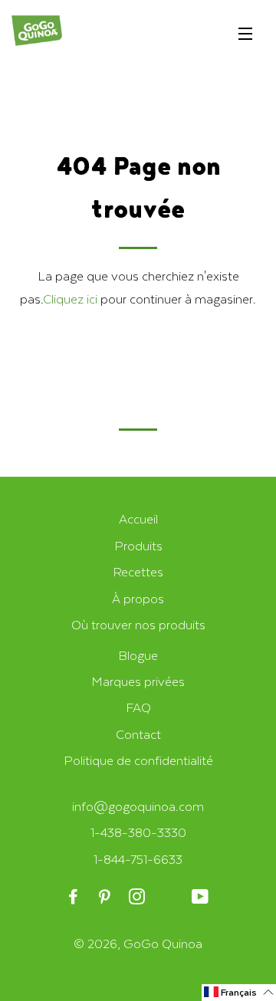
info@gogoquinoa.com (138, 806)
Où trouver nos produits (138, 624)
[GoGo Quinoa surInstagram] (138, 897)
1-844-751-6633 (138, 858)
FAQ (138, 707)
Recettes (138, 571)
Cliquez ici (70, 298)
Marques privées (138, 681)
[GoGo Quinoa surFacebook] (75, 897)
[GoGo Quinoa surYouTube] (201, 897)
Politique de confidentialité (138, 760)
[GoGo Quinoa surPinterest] (106, 897)
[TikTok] (170, 897)
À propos (138, 598)
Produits (138, 545)
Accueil (138, 518)
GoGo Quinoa (162, 943)
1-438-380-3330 (138, 832)
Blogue (138, 655)
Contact (138, 734)
